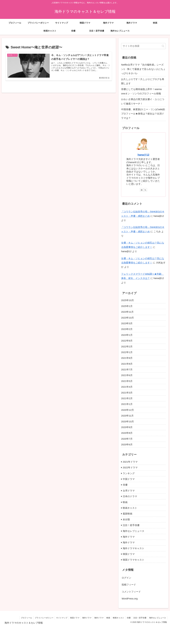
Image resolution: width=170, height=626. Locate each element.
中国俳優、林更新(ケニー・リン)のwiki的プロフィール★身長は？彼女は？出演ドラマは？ (143, 113)
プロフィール (26, 618)
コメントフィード (131, 591)
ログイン (126, 577)
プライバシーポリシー (44, 618)
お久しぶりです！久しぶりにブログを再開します (142, 81)
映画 (108, 618)
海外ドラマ (87, 618)
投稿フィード (129, 584)
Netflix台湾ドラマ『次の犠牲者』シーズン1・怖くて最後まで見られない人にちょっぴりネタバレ (143, 69)
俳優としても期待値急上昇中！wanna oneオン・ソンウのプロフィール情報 (141, 91)
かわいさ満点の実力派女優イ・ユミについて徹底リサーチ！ (142, 101)
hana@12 (143, 154)
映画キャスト (118, 618)
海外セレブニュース (157, 618)
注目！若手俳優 (139, 618)
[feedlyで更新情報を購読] (141, 190)
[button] (163, 46)
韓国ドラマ (74, 618)
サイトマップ (61, 618)
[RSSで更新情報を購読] (145, 190)
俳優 (129, 618)
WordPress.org (130, 598)
